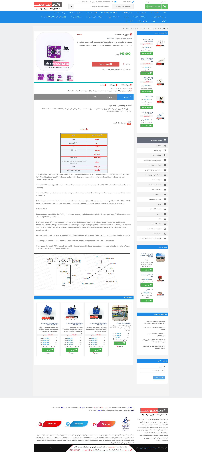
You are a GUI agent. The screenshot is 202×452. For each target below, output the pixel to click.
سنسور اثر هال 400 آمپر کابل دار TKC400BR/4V (98, 324)
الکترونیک (155, 13)
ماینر (127, 17)
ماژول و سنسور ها (76, 13)
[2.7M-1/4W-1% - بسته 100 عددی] (160, 116)
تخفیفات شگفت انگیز (141, 17)
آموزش (164, 21)
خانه (164, 13)
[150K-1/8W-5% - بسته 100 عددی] (160, 43)
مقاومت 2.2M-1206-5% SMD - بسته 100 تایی (147, 59)
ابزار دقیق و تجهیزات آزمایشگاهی (152, 160)
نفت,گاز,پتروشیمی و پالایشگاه (153, 175)
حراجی (159, 204)
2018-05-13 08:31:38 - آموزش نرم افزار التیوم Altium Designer (154, 341)
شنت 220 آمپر (149, 290)
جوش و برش (142, 13)
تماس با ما (154, 21)
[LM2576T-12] (160, 100)
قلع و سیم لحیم (92, 13)
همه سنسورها (79, 91)
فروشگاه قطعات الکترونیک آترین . (148, 448)
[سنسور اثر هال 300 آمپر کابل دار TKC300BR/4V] (72, 313)
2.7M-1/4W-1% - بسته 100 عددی (147, 113)
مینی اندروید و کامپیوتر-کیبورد (153, 170)
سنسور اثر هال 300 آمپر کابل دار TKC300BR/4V (74, 324)
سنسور (104, 91)
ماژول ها (109, 91)
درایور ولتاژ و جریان (118, 91)
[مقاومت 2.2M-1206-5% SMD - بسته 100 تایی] (160, 62)
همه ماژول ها (96, 91)
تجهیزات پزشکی (77, 17)
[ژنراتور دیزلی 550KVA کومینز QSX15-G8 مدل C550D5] (160, 257)
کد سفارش (162, 367)
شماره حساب (129, 21)
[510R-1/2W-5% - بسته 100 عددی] (160, 82)
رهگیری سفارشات (142, 21)
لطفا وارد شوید (164, 2)
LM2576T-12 (149, 96)
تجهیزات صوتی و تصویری (95, 17)
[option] (55, 51)
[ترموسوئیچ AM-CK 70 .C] (120, 313)
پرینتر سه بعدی (60, 13)
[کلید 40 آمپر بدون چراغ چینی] (160, 278)
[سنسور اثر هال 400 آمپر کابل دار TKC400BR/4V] (96, 313)
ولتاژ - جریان (70, 91)
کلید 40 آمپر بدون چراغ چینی (147, 275)
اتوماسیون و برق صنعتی (154, 185)
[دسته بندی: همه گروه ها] (116, 6)
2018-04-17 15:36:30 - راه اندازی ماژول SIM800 (154, 329)
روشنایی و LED (128, 13)
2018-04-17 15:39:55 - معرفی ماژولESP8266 (156, 335)
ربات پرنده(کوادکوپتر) (160, 17)
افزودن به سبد (146, 53)
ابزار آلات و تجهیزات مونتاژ (110, 13)
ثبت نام (147, 2)
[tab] (125, 97)
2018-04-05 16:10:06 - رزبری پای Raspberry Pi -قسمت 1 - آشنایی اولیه (154, 322)
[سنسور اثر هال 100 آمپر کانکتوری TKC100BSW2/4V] (48, 313)
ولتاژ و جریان (88, 91)
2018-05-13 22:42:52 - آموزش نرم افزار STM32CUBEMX (154, 347)
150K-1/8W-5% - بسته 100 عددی (147, 40)
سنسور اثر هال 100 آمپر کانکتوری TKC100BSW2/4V (49, 324)
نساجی (159, 214)
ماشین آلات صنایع (114, 17)
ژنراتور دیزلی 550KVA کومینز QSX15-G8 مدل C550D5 (146, 255)
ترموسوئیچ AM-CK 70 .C (123, 323)
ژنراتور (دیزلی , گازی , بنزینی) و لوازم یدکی (55, 17)
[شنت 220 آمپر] (160, 293)
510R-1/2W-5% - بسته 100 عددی (147, 79)
